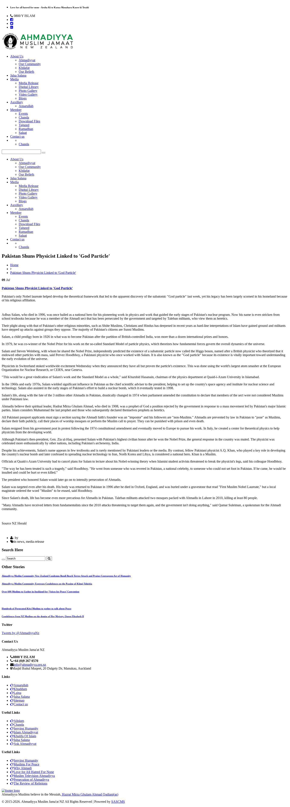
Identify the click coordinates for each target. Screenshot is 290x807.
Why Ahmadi (23, 768)
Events (23, 113)
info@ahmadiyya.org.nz (30, 664)
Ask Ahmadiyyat (25, 743)
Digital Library (29, 87)
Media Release (28, 83)
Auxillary (16, 102)
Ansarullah (26, 106)
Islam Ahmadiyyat (26, 732)
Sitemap (19, 700)
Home (14, 265)
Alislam (19, 721)
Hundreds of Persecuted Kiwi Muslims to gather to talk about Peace (36, 608)
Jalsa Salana (18, 75)
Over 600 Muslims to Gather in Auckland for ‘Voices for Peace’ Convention (40, 591)
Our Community (30, 64)
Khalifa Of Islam (25, 736)
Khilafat (24, 68)
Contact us (17, 136)
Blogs (23, 98)
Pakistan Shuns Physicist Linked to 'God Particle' (43, 272)
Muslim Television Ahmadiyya (34, 776)
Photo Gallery (28, 90)
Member (15, 110)
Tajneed (24, 125)
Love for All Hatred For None (34, 772)
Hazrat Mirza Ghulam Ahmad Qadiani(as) (89, 794)
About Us (16, 56)
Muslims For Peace (26, 764)
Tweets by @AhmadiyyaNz (20, 633)
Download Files (29, 121)
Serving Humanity (26, 728)
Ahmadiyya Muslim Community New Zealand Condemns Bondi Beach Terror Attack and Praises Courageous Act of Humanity (66, 576)
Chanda (24, 117)
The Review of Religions (30, 783)
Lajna (17, 693)
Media (14, 79)
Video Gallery (28, 94)
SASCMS (118, 801)
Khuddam (20, 689)
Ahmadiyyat (27, 60)
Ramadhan (26, 129)
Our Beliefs (26, 71)
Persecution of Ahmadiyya (31, 779)
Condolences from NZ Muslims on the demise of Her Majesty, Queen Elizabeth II (43, 616)
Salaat (23, 132)
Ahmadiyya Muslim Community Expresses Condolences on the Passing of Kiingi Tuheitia (47, 583)
